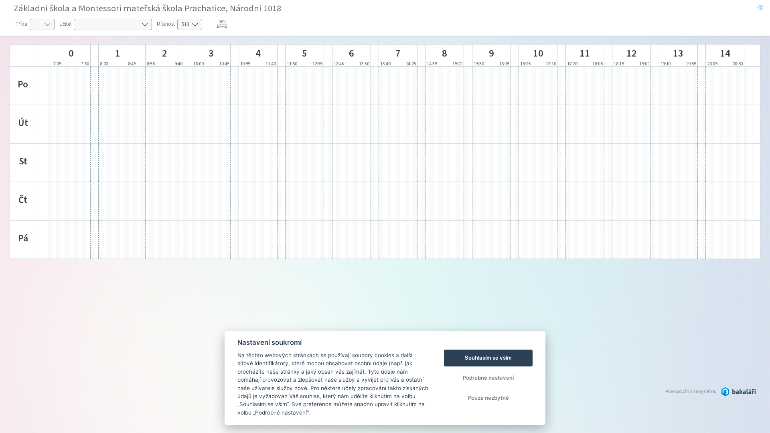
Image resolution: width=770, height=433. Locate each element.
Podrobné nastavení (488, 377)
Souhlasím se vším (488, 357)
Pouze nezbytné (488, 398)
